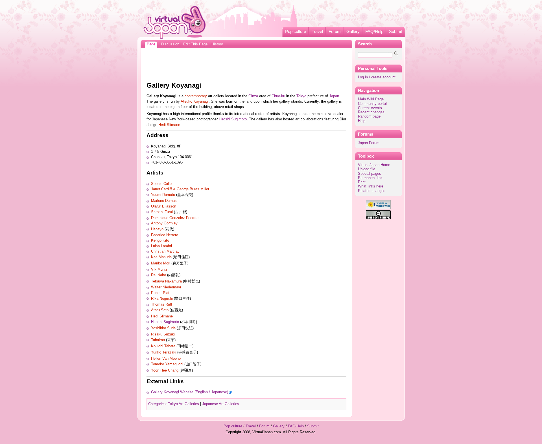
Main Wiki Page (371, 99)
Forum (335, 31)
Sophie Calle (161, 184)
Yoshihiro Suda (163, 328)
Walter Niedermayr (166, 287)
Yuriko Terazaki (163, 352)
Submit (395, 31)
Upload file (366, 169)
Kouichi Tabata (163, 346)
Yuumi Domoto (163, 195)
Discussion (170, 44)
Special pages (369, 174)
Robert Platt (161, 293)
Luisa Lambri (161, 246)
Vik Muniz (159, 269)
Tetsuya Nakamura (166, 281)
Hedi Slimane (169, 125)
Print (362, 182)
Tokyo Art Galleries (183, 404)
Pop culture (295, 31)
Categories (157, 404)
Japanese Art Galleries (220, 404)
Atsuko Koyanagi (195, 101)
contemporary (196, 96)
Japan (334, 96)
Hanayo (157, 229)
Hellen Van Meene (166, 359)
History (217, 44)
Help (361, 121)
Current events (370, 108)
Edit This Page (195, 44)
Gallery (353, 31)
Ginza (253, 96)
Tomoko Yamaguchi (167, 364)
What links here (370, 186)
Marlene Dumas (164, 201)
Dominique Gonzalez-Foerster (175, 218)
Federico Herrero (164, 235)
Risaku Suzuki (163, 334)
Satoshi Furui (162, 212)
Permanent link (370, 178)
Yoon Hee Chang (164, 370)
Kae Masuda (161, 257)
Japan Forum (368, 143)
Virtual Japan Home (374, 165)
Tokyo (301, 96)
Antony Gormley (164, 223)
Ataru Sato (160, 310)
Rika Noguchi (162, 299)
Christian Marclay (165, 251)
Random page (369, 116)
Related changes (371, 191)
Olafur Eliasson (163, 206)
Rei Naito (158, 275)
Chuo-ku (278, 96)
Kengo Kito (160, 240)
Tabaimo (158, 340)
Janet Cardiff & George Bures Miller (180, 189)
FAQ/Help (374, 31)
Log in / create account (376, 77)
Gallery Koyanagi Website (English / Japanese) (189, 392)
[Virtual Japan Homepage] (175, 22)
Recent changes (371, 112)
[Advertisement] (246, 63)
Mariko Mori (160, 263)
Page (151, 44)
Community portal (372, 104)
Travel (317, 31)
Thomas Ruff (161, 304)
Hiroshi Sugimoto (233, 119)
